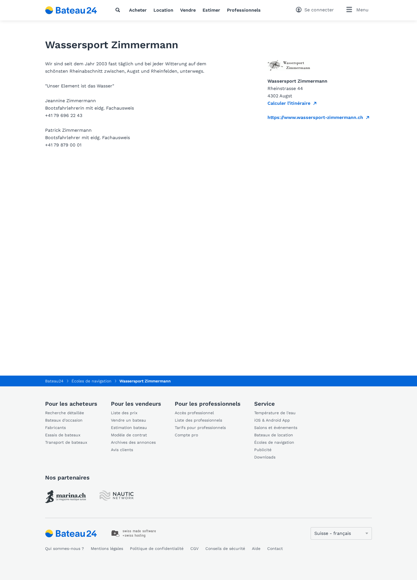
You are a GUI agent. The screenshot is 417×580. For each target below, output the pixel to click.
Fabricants (55, 427)
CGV (194, 548)
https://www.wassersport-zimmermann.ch (315, 117)
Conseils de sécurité (225, 548)
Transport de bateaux (66, 442)
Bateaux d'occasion (64, 420)
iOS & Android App (272, 420)
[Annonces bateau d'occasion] (71, 10)
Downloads (264, 457)
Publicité (262, 449)
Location (163, 10)
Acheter (138, 10)
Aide (256, 548)
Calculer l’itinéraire (289, 103)
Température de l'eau (275, 413)
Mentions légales (107, 548)
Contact (275, 548)
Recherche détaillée (64, 413)
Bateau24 (54, 381)
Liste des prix (124, 413)
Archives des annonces (133, 442)
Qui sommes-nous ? (64, 548)
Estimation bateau (129, 427)
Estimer (211, 10)
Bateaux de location (273, 435)
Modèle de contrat (129, 435)
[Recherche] (118, 10)
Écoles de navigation (274, 442)
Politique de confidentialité (157, 548)
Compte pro (186, 435)
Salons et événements (275, 427)
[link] (65, 496)
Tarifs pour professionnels (200, 427)
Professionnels (244, 10)
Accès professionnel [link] (194, 413)
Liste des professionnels (198, 420)
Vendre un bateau (128, 420)
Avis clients (122, 449)
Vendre (188, 10)
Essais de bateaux (62, 435)
